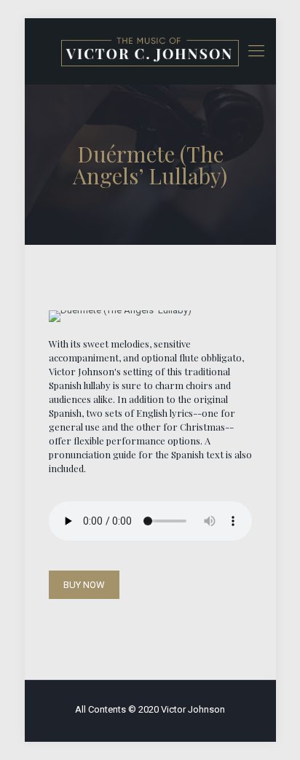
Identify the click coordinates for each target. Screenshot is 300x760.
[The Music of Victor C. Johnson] (150, 51)
